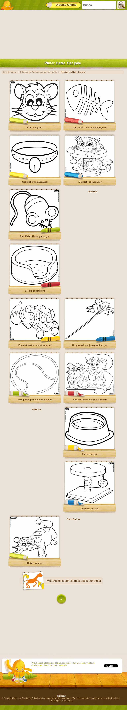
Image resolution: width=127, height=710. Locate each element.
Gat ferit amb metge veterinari (90, 399)
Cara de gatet (34, 127)
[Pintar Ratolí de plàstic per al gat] (34, 231)
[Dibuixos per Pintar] (8, 5)
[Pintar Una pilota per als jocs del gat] (34, 394)
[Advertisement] (62, 34)
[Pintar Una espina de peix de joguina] (89, 122)
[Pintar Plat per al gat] (89, 448)
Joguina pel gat (90, 508)
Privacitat (61, 696)
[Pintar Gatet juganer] (34, 557)
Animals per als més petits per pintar (77, 580)
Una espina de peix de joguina (90, 127)
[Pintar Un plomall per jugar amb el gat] (89, 339)
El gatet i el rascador (90, 182)
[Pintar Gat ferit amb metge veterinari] (89, 394)
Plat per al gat (90, 454)
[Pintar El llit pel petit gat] (34, 285)
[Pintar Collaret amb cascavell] (34, 176)
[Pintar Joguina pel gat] (89, 503)
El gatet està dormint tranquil (34, 345)
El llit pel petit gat (35, 290)
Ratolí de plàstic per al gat (35, 236)
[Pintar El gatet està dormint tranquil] (34, 339)
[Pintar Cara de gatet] (34, 122)
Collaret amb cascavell (35, 182)
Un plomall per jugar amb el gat (89, 345)
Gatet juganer (34, 563)
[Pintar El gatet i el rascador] (89, 176)
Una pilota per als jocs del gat (35, 399)
